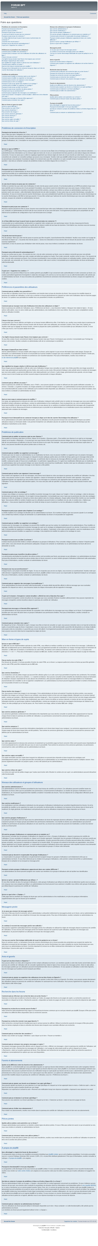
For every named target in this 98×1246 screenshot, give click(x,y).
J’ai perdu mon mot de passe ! (10, 41)
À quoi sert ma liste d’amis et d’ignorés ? (61, 61)
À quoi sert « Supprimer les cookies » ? (13, 45)
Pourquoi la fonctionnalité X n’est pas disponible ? (64, 107)
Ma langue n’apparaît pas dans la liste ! (13, 60)
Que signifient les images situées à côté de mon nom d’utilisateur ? (21, 62)
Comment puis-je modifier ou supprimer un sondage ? (17, 85)
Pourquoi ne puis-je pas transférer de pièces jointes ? (17, 89)
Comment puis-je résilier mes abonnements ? (63, 90)
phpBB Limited (53, 1154)
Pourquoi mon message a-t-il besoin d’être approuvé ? (17, 98)
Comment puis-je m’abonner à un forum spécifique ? (65, 89)
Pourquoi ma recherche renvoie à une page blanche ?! (65, 75)
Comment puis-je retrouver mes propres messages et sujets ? (68, 79)
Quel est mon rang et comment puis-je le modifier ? (16, 66)
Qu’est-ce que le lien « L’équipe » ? (60, 43)
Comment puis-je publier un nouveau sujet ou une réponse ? (19, 76)
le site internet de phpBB (10, 357)
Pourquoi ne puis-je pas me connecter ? (13, 36)
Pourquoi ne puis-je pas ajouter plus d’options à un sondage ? (19, 83)
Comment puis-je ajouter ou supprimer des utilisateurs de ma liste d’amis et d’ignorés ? (71, 64)
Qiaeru (58, 1227)
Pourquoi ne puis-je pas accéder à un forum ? (15, 87)
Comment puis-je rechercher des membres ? (63, 77)
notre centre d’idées (24, 1171)
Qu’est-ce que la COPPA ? (9, 30)
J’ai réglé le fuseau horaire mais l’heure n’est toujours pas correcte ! (21, 59)
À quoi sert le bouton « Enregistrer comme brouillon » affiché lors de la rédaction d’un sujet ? (25, 95)
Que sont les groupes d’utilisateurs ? (60, 32)
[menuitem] (4, 13)
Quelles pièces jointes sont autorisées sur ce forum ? (65, 97)
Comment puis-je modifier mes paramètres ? (14, 51)
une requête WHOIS (88, 1185)
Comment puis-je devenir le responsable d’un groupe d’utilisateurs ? (69, 36)
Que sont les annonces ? (9, 115)
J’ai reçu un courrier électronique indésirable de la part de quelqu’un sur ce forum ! (71, 54)
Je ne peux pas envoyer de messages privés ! (63, 49)
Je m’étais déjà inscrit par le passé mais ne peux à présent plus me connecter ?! (21, 38)
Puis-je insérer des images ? (10, 112)
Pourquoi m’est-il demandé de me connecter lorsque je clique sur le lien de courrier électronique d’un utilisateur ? (23, 69)
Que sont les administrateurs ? (59, 29)
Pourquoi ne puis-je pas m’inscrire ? (12, 32)
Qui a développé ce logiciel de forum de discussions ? (65, 105)
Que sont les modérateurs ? (58, 30)
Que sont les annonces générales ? (12, 113)
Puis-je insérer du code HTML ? (11, 108)
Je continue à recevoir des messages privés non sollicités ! (67, 51)
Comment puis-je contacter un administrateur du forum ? (66, 112)
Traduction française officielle (46, 1227)
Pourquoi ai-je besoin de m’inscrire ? (12, 29)
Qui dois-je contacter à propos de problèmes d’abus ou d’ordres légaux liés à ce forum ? (73, 109)
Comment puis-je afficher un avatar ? (12, 64)
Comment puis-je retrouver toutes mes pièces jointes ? (66, 98)
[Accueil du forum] (6, 6)
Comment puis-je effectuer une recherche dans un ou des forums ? (69, 71)
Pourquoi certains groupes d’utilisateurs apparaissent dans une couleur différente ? (70, 38)
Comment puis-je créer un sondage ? (12, 81)
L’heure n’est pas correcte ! (10, 57)
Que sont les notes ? (8, 117)
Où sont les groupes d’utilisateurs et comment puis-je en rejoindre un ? (70, 34)
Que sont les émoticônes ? (9, 110)
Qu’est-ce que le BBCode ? (10, 106)
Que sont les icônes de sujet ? (10, 121)
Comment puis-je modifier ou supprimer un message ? (17, 78)
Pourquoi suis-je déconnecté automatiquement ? (16, 43)
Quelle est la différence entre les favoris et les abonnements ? (68, 85)
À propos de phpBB (15, 1158)
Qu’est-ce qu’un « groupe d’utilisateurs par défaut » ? (65, 41)
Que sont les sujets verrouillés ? (11, 119)
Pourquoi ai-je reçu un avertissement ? (13, 91)
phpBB (43, 1225)
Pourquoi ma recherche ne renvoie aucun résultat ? (65, 73)
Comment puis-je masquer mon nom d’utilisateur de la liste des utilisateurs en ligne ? (24, 54)
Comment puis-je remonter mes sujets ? (13, 100)
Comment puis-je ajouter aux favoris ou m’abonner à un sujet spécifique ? (71, 87)
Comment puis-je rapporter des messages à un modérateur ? (19, 92)
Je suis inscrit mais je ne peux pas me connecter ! (16, 34)
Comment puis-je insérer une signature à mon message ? (18, 80)
